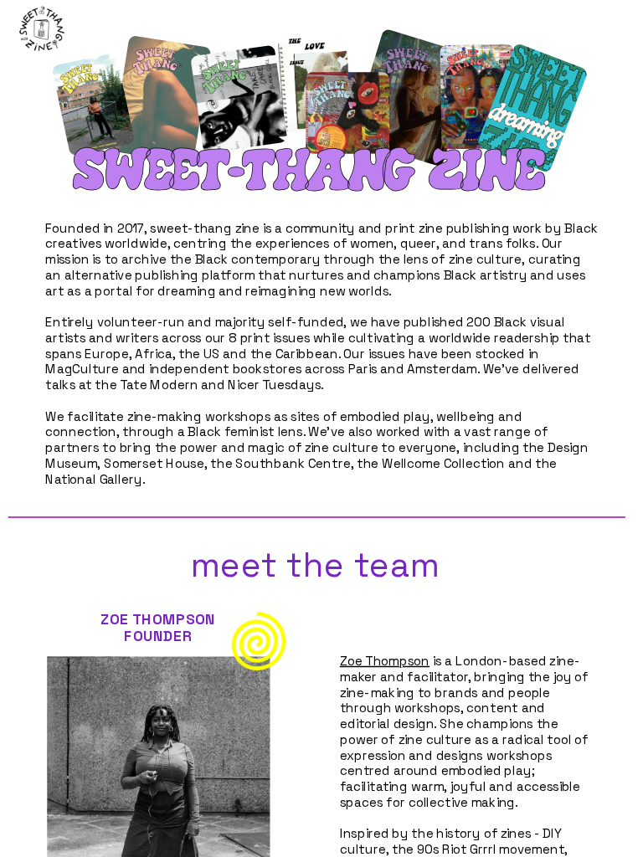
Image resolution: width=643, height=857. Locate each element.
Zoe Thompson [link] (385, 661)
